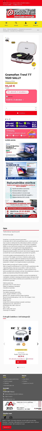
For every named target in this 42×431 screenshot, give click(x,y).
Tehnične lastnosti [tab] (11, 232)
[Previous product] (37, 30)
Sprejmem (7, 427)
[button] (17, 367)
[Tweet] (7, 119)
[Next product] (38, 30)
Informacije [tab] (8, 235)
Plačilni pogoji (8, 381)
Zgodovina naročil (28, 383)
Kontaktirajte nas (9, 385)
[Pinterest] (9, 119)
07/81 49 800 (8, 396)
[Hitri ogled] (21, 350)
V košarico (22, 113)
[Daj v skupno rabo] (5, 119)
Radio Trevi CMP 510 (21, 354)
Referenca (8, 81)
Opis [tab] (5, 228)
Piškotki (6, 383)
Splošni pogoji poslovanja (11, 379)
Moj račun (26, 379)
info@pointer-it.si (17, 4)
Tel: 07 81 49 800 (7, 4)
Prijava (25, 381)
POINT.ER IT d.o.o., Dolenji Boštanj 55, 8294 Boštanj (16, 3)
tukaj (22, 424)
